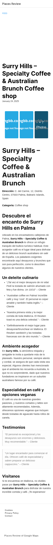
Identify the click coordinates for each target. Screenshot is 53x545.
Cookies (9, 510)
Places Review (11, 3)
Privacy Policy (12, 513)
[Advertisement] (26, 38)
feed (4, 13)
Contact (9, 516)
